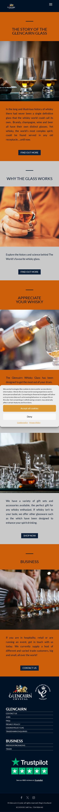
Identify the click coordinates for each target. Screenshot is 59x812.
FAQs (8, 721)
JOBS (8, 717)
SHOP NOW (29, 535)
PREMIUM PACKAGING (15, 745)
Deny (29, 416)
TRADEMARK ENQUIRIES (16, 731)
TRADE (9, 749)
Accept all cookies (29, 408)
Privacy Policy (34, 422)
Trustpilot (39, 780)
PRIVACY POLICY (13, 724)
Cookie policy (22, 422)
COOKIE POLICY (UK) (15, 728)
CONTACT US (29, 668)
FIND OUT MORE (29, 152)
